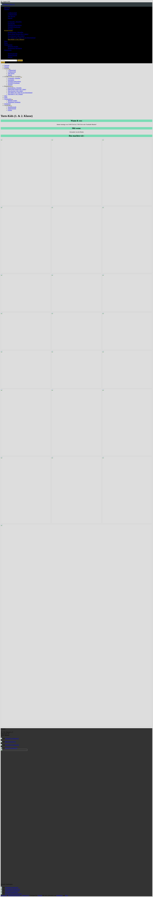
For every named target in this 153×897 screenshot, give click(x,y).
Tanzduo (10, 29)
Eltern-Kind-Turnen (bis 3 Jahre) (18, 34)
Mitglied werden (13, 46)
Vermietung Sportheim (15, 48)
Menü (2, 62)
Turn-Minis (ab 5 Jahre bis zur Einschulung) (22, 38)
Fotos (6, 43)
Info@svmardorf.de (10, 741)
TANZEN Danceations (15, 25)
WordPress (59, 895)
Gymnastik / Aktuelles (15, 22)
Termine (6, 9)
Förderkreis (8, 50)
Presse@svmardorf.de (11, 748)
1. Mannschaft (12, 13)
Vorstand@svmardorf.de (12, 738)
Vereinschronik (12, 53)
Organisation (8, 45)
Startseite (7, 7)
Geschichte (11, 23)
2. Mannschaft (12, 14)
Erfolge (10, 57)
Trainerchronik (12, 55)
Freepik (40, 895)
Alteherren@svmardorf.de (12, 890)
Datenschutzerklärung (14, 895)
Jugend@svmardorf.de (11, 892)
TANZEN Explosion (14, 27)
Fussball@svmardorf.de (11, 887)
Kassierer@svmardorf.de (12, 745)
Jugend (10, 18)
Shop (5, 41)
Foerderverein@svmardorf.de (13, 894)
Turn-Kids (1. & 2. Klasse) (16, 39)
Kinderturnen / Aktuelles (15, 32)
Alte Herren (11, 16)
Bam (66, 895)
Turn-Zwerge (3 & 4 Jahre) (16, 36)
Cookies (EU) (25, 895)
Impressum (4, 895)
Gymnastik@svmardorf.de (12, 889)
